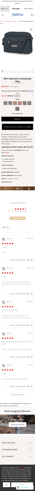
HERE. (7, 152)
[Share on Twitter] (17, 188)
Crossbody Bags (11, 21)
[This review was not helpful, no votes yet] (31, 260)
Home (2, 21)
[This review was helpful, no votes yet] (27, 260)
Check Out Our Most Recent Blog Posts (17, 425)
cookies (21, 467)
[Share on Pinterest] (29, 188)
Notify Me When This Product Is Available (17, 127)
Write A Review (17, 218)
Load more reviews (17, 394)
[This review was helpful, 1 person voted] (27, 294)
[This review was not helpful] (31, 386)
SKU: (13, 113)
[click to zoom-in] (31, 29)
